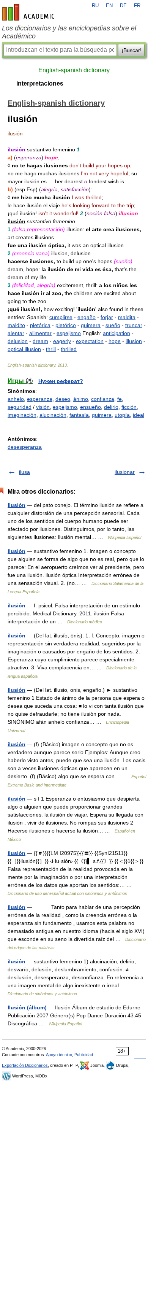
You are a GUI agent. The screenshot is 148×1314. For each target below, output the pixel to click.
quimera (91, 325)
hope (115, 341)
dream (40, 341)
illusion (134, 341)
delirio (111, 407)
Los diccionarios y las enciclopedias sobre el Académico (69, 32)
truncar (133, 325)
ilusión (16, 551)
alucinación (52, 415)
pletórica (40, 325)
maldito (16, 325)
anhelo (16, 399)
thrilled (69, 349)
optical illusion (24, 349)
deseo (62, 399)
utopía (122, 415)
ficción (129, 407)
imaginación (22, 415)
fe (119, 399)
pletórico (65, 325)
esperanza (39, 399)
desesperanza (25, 447)
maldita (126, 317)
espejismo (69, 333)
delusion (18, 341)
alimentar (40, 333)
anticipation (116, 333)
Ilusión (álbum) (27, 1007)
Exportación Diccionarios (25, 1065)
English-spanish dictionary (74, 70)
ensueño (90, 407)
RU (95, 5)
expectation (90, 341)
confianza (102, 399)
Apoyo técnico (59, 1054)
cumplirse (60, 317)
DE (123, 5)
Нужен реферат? (60, 381)
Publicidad (83, 1054)
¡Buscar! (131, 50)
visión (43, 407)
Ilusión (16, 505)
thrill (51, 349)
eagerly (62, 341)
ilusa (24, 472)
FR (137, 5)
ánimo (80, 399)
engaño (86, 317)
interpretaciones (39, 83)
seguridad (19, 407)
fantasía (79, 415)
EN (109, 5)
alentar (16, 333)
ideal (138, 415)
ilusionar (125, 472)
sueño (112, 325)
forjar (107, 317)
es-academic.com (29, 12)
